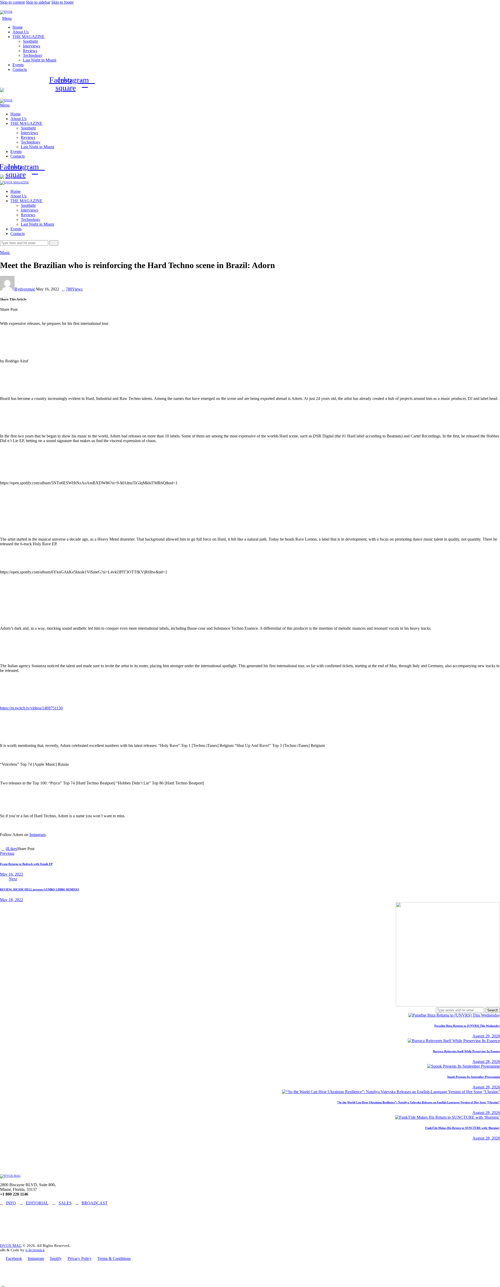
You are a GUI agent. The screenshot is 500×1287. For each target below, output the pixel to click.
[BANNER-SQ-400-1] (448, 1005)
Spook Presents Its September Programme (473, 1076)
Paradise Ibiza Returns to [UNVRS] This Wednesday (467, 1025)
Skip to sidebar (38, 2)
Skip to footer (62, 2)
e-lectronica (35, 1250)
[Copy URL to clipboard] (38, 309)
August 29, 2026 (486, 1036)
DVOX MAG (11, 1245)
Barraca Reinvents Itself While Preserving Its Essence (466, 1051)
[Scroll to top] (3, 1284)
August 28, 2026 (486, 1061)
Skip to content (12, 2)
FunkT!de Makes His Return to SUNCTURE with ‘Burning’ (462, 1127)
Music (5, 252)
